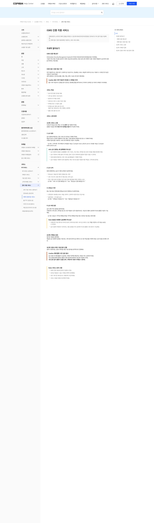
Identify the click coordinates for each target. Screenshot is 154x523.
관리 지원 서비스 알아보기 (30, 190)
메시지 (23, 71)
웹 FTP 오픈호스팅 (28, 200)
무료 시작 (132, 3)
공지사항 (94, 3)
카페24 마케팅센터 (26, 154)
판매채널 (23, 105)
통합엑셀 (23, 92)
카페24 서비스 (26, 174)
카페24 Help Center (25, 22)
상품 (22, 64)
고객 (22, 67)
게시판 (23, 74)
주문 (22, 60)
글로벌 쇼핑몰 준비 (26, 40)
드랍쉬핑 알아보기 (26, 114)
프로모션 (23, 81)
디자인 (23, 78)
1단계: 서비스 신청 (121, 45)
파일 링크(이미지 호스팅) (30, 207)
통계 (22, 89)
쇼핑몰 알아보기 (25, 33)
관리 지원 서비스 (26, 185)
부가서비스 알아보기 (27, 171)
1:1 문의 (121, 3)
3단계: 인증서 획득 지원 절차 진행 (125, 50)
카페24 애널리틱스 (26, 85)
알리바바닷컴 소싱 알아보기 (28, 131)
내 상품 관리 (24, 138)
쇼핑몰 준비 (24, 36)
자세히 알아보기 (120, 36)
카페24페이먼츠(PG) (27, 211)
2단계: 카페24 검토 (121, 48)
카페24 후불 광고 (25, 151)
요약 (116, 33)
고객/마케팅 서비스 (27, 182)
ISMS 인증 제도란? (122, 39)
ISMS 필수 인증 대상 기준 (123, 42)
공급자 (23, 121)
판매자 (23, 118)
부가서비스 (24, 167)
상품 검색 (23, 134)
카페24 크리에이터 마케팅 (28, 147)
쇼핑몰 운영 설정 (25, 96)
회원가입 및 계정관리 (27, 44)
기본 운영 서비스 (26, 178)
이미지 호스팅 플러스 (28, 204)
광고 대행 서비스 (25, 158)
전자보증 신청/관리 (28, 193)
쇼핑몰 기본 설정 (25, 47)
